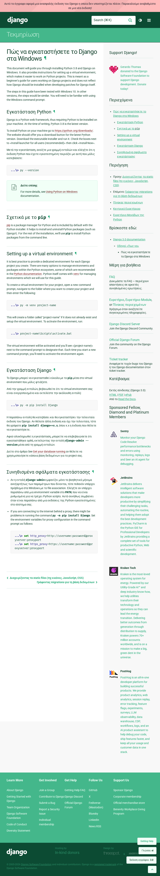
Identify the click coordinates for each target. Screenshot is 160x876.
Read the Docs (127, 399)
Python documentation (28, 273)
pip (8, 225)
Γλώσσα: (147, 850)
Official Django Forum (124, 340)
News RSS (95, 826)
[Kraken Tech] (113, 574)
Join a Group (47, 790)
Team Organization (18, 807)
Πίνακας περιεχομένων (128, 202)
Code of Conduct (17, 824)
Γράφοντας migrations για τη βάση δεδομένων (66, 582)
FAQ (112, 277)
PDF (121, 394)
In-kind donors (67, 852)
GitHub (93, 790)
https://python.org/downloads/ (74, 130)
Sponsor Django (123, 790)
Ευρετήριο (116, 300)
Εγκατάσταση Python (130, 122)
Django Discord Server (124, 324)
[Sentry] (113, 437)
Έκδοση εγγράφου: (141, 860)
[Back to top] (152, 869)
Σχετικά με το (128, 128)
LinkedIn (94, 819)
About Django (15, 790)
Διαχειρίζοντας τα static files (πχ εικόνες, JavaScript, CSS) (46, 577)
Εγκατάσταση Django (130, 145)
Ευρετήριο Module (138, 300)
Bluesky (93, 813)
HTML (113, 394)
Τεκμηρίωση (23, 34)
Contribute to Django (51, 796)
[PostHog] (113, 677)
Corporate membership (127, 796)
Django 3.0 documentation (129, 239)
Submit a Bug (47, 802)
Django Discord (74, 796)
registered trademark (105, 864)
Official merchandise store (129, 802)
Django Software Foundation (36, 864)
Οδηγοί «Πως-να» (128, 245)
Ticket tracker (118, 359)
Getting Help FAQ (75, 790)
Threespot (112, 853)
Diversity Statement (18, 830)
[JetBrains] (113, 484)
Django (17, 20)
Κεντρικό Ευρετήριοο (126, 208)
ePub (128, 394)
